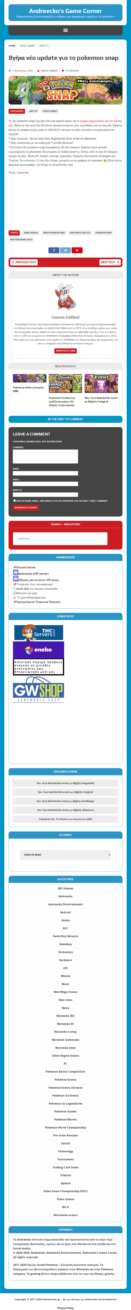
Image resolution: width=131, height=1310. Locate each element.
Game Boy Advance (65, 936)
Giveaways (65, 952)
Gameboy (65, 944)
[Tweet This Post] (66, 250)
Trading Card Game (66, 1167)
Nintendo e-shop (65, 1031)
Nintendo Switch (80, 233)
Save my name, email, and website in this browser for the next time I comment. (62, 501)
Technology (65, 1151)
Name (16, 469)
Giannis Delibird (49, 70)
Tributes (65, 1175)
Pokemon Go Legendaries (65, 1103)
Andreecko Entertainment (65, 904)
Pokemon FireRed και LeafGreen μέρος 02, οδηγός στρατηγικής (62, 401)
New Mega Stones (65, 992)
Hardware (65, 960)
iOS (65, 968)
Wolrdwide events (66, 1215)
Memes (65, 976)
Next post (108, 262)
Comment (18, 447)
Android (65, 912)
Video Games (27, 45)
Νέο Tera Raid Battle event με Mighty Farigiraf (101, 399)
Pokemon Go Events (65, 1095)
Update (65, 1183)
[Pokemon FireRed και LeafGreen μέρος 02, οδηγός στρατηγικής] (65, 390)
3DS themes (65, 888)
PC (65, 1063)
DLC (65, 928)
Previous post (26, 262)
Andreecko (65, 896)
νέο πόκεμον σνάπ (21, 239)
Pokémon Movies (65, 1119)
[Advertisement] (65, 202)
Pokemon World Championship (65, 1127)
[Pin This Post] (77, 250)
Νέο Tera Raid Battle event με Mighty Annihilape (65, 801)
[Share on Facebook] (54, 250)
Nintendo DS (65, 1024)
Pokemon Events (65, 1079)
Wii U (65, 1207)
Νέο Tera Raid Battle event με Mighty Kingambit (65, 783)
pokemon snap (103, 233)
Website (17, 490)
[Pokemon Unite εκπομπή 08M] (29, 380)
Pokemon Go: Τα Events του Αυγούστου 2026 (65, 819)
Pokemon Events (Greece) (65, 1087)
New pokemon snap (54, 233)
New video (65, 1000)
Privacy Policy (65, 1308)
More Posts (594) (65, 351)
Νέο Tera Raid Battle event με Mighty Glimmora (65, 810)
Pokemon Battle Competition (65, 1071)
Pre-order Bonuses (65, 1135)
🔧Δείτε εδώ (21, 588)
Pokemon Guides (65, 1111)
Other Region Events (65, 1055)
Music (65, 984)
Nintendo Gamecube (65, 1039)
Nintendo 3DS (65, 1016)
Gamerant (23, 172)
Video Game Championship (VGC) (65, 1191)
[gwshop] (38, 700)
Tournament (65, 1159)
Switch (33, 111)
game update (31, 233)
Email (16, 479)
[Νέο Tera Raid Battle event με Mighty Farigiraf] (101, 390)
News (65, 1008)
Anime (65, 920)
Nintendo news (65, 1048)
